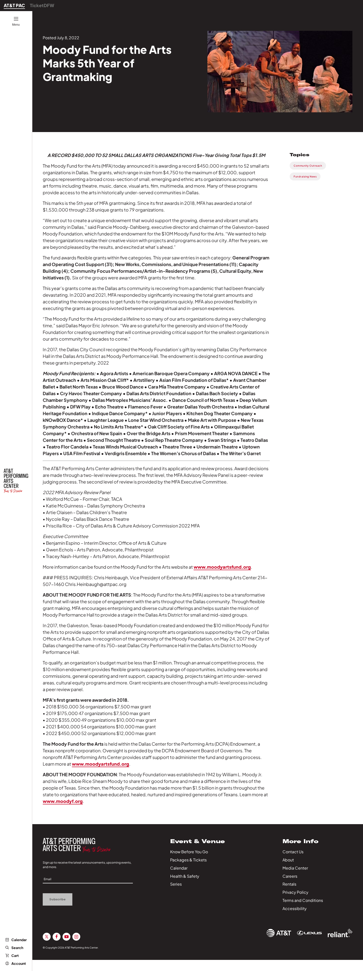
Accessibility (294, 908)
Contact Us (292, 851)
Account (18, 963)
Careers (289, 876)
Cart (15, 955)
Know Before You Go (189, 851)
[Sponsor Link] (278, 933)
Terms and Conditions (302, 900)
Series (176, 884)
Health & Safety (184, 876)
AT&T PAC (14, 5)
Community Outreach (308, 165)
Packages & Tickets (188, 859)
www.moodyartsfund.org (222, 567)
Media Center (295, 868)
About (288, 859)
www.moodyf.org (63, 801)
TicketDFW (42, 5)
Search (17, 947)
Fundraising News (305, 176)
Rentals (289, 884)
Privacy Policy (295, 892)
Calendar (19, 939)
